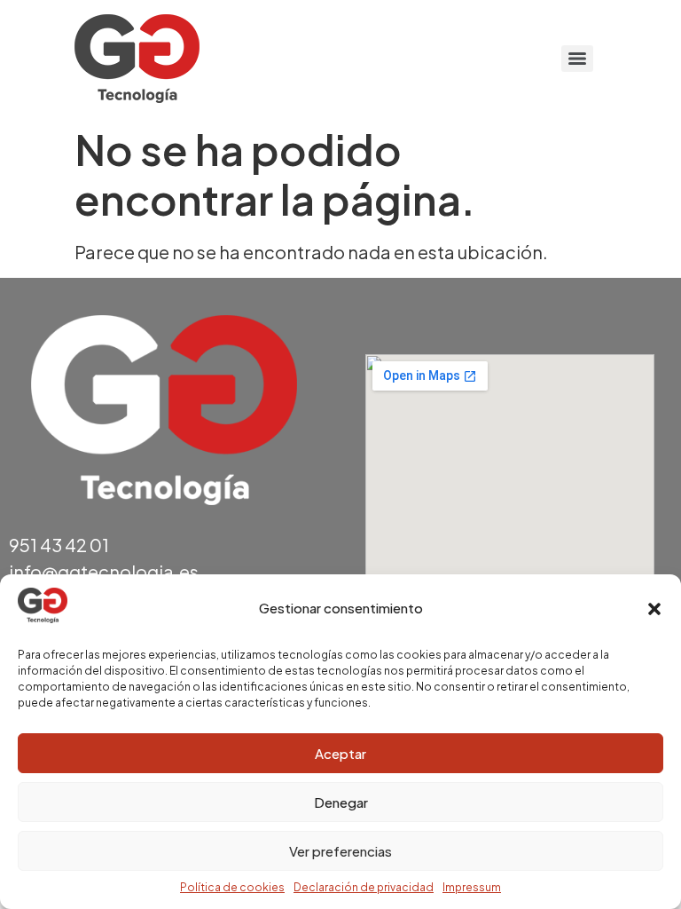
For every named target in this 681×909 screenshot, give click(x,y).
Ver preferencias (340, 850)
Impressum (471, 887)
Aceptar (340, 753)
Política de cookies (232, 887)
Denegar (341, 802)
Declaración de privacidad (364, 887)
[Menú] (577, 58)
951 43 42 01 (59, 545)
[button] (654, 609)
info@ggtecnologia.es (104, 571)
